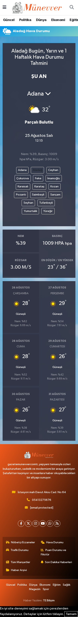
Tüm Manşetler (20, 562)
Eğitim (57, 584)
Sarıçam (55, 194)
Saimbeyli (38, 194)
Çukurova (22, 178)
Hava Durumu (54, 542)
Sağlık (66, 584)
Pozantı (21, 194)
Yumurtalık (30, 211)
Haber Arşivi (19, 570)
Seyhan (28, 202)
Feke (38, 178)
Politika (25, 20)
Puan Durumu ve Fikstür (53, 552)
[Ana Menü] (4, 7)
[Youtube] (42, 523)
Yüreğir (48, 211)
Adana (22, 170)
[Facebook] (21, 523)
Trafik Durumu (19, 550)
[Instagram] (35, 523)
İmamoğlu (53, 178)
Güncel (8, 20)
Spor (46, 589)
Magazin (34, 589)
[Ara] (71, 7)
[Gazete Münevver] (37, 7)
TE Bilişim (49, 600)
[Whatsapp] (50, 523)
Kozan (54, 186)
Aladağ (37, 170)
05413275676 (41, 499)
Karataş (39, 186)
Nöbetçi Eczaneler (23, 542)
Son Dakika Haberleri (58, 562)
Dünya (41, 20)
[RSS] (57, 523)
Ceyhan (53, 170)
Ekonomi (58, 20)
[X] (28, 523)
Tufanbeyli (46, 202)
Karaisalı (23, 186)
